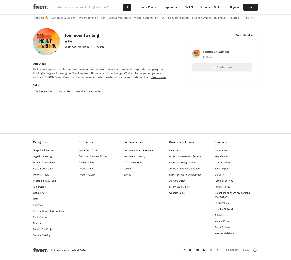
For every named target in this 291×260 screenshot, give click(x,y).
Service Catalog (41, 235)
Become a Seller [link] (211, 7)
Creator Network (224, 209)
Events (127, 175)
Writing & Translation (175, 18)
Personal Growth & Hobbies (48, 211)
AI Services (39, 187)
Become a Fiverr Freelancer (139, 150)
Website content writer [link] (88, 91)
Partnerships (222, 203)
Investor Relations (224, 233)
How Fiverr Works (88, 150)
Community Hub (133, 163)
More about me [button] (245, 35)
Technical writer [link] (44, 91)
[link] (184, 250)
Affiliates (219, 215)
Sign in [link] (234, 7)
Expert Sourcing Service (182, 163)
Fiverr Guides (85, 169)
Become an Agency (134, 156)
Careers (219, 175)
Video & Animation (146, 18)
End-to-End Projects (44, 229)
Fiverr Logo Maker (179, 187)
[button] (148, 7)
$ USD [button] (246, 250)
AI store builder (178, 181)
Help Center (221, 156)
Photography (40, 217)
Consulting (38, 193)
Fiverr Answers (86, 175)
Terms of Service (224, 181)
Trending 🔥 (40, 18)
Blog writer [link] (64, 91)
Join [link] (250, 7)
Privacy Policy (222, 187)
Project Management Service (185, 156)
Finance (234, 18)
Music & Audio (201, 18)
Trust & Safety (222, 163)
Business (219, 18)
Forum (127, 169)
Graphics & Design (64, 18)
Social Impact (222, 169)
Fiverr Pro (174, 150)
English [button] (234, 250)
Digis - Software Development (185, 175)
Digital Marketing (120, 18)
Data (35, 199)
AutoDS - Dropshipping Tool (184, 169)
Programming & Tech (92, 18)
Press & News (222, 227)
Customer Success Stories (92, 156)
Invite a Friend (222, 221)
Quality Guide (86, 163)
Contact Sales (177, 193)
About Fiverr (222, 150)
